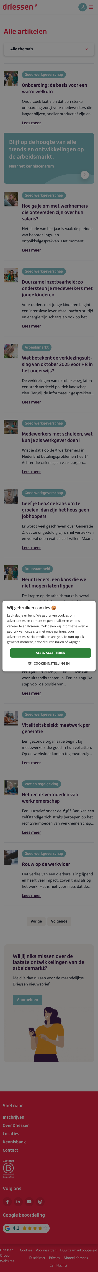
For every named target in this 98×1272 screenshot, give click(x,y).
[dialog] (49, 636)
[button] (49, 663)
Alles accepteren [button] (50, 653)
